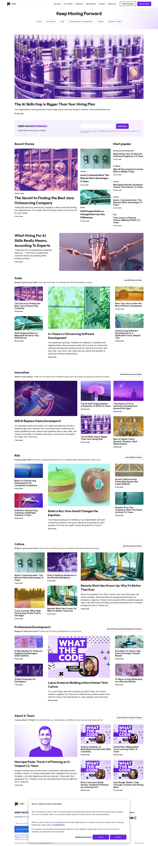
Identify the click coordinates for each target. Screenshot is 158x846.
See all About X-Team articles (129, 717)
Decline (118, 837)
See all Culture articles (132, 546)
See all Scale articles (133, 280)
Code (17, 193)
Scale (39, 21)
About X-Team (114, 21)
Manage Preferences (83, 837)
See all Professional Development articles (124, 629)
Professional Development (80, 21)
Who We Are (91, 4)
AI (114, 166)
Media (118, 166)
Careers (102, 4)
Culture (100, 21)
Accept (100, 837)
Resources (112, 4)
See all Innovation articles (131, 374)
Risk (62, 21)
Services (57, 4)
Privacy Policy (105, 131)
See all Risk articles (134, 457)
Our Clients (68, 4)
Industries (79, 4)
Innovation (51, 21)
